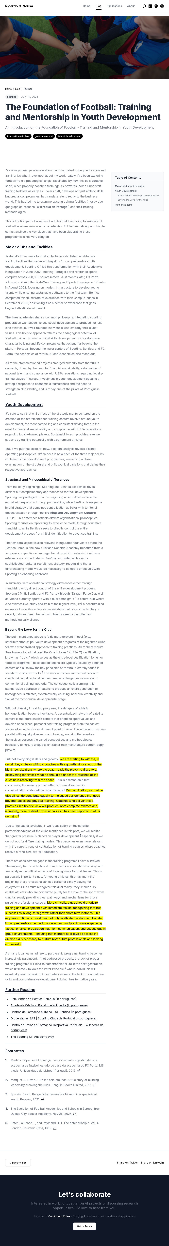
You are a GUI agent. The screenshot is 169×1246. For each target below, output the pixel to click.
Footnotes (14, 1051)
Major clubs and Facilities (29, 247)
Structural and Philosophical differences (37, 480)
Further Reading (20, 989)
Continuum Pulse (59, 1216)
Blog (98, 6)
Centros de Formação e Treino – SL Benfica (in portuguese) (51, 1012)
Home (86, 6)
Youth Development (24, 404)
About (131, 6)
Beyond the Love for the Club (28, 629)
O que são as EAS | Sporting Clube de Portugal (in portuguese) (54, 1018)
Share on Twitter (127, 1162)
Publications (114, 6)
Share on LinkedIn (152, 1162)
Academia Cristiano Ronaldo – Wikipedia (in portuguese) (49, 1005)
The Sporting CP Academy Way (32, 1036)
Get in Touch (84, 1226)
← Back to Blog (18, 1162)
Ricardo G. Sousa (19, 6)
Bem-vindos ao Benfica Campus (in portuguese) (43, 999)
